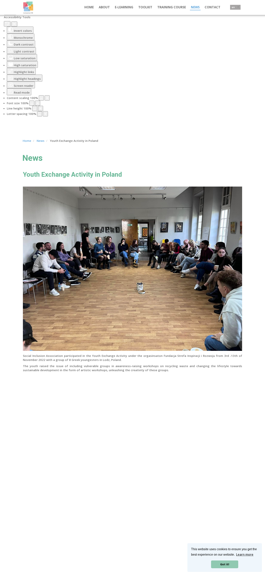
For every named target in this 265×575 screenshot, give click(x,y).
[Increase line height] (40, 108)
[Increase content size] (47, 98)
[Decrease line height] (34, 108)
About (104, 7)
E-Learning (124, 7)
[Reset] (7, 24)
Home (89, 7)
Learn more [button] (244, 554)
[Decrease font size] (31, 103)
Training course (171, 7)
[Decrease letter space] (39, 113)
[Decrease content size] (41, 98)
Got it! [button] (224, 564)
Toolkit (145, 7)
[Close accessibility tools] (14, 24)
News (195, 7)
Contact (212, 7)
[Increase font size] (37, 103)
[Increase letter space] (45, 113)
